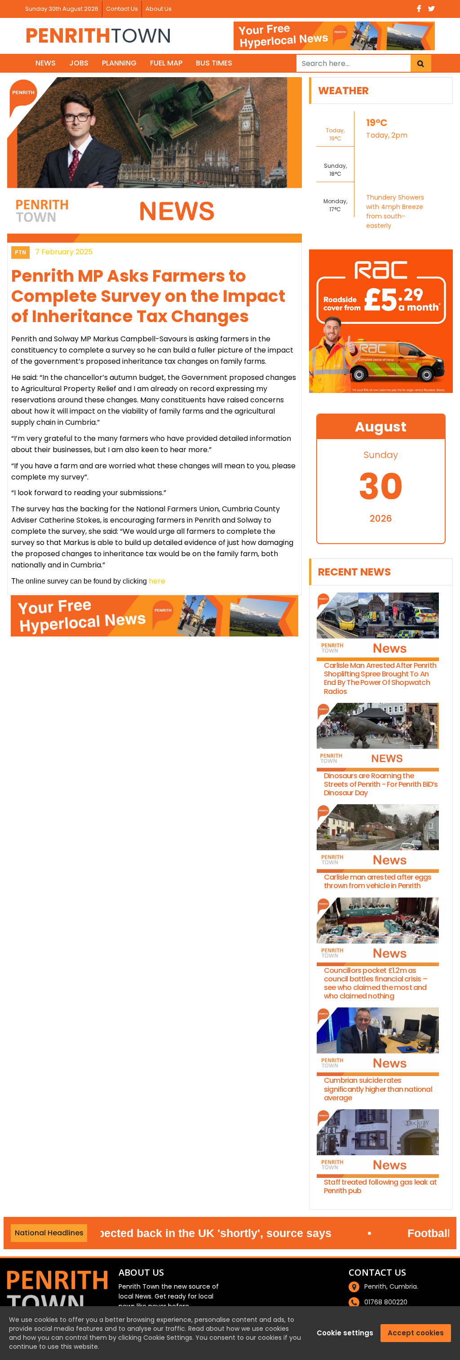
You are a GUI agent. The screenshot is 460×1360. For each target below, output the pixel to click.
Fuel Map (166, 63)
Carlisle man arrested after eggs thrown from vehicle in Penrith (377, 881)
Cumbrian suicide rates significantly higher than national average (378, 1089)
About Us (159, 9)
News (45, 63)
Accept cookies (416, 1333)
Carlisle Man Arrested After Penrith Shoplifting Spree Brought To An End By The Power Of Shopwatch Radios (380, 678)
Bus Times (214, 63)
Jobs (78, 63)
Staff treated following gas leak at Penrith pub (380, 1186)
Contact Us (122, 9)
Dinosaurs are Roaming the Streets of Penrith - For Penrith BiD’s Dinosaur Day (381, 785)
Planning (119, 63)
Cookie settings (345, 1333)
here (157, 581)
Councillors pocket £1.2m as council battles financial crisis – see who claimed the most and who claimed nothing (375, 983)
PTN (20, 252)
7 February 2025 (64, 252)
